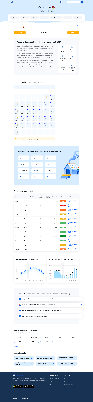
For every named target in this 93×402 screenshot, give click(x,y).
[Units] (61, 2)
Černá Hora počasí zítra (42, 363)
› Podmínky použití (68, 384)
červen (72, 32)
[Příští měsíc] (53, 87)
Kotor (60, 337)
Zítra (78, 17)
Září (44, 17)
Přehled (14, 17)
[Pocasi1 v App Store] (29, 386)
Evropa (40, 2)
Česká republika (33, 2)
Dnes (68, 17)
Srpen (34, 17)
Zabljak (46, 341)
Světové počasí (47, 2)
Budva (46, 337)
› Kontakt (66, 393)
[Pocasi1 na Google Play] (17, 386)
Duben (20, 32)
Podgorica (73, 337)
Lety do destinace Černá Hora (66, 363)
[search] (82, 2)
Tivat (20, 341)
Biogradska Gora (33, 337)
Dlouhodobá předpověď (56, 17)
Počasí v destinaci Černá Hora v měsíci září (23, 363)
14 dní (24, 17)
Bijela (20, 337)
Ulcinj (33, 341)
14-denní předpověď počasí (22, 358)
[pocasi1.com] (16, 2)
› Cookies (66, 390)
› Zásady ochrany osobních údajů (71, 387)
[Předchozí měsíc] (16, 87)
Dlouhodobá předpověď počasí (44, 358)
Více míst (16, 346)
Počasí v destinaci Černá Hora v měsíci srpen (66, 358)
